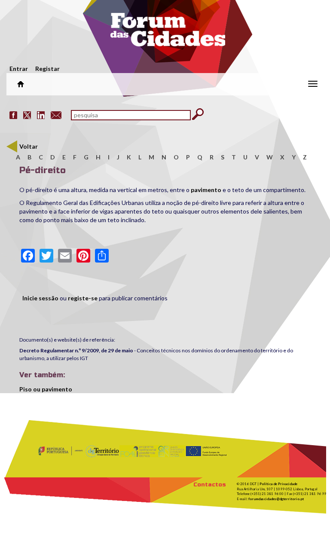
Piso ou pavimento (45, 389)
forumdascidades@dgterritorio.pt (276, 499)
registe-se (83, 298)
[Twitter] (27, 114)
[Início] (167, 32)
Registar (47, 68)
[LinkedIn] (41, 114)
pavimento (207, 189)
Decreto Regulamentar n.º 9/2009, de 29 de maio (76, 350)
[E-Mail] (56, 114)
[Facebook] (13, 114)
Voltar (28, 146)
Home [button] (20, 84)
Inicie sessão (40, 298)
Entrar (18, 68)
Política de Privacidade (278, 484)
